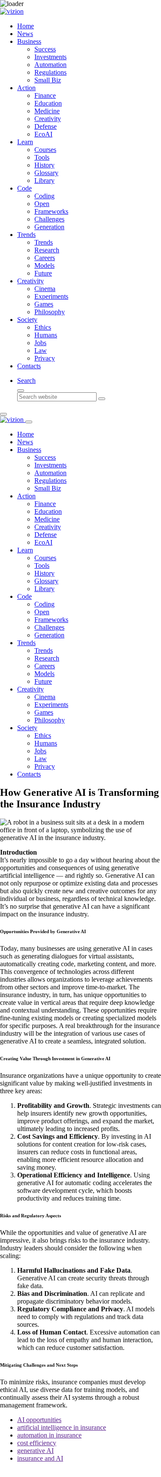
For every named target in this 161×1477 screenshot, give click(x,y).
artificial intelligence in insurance (61, 1427)
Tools (41, 157)
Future (43, 273)
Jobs (40, 342)
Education (48, 103)
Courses (45, 149)
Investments (50, 57)
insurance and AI (40, 1458)
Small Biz (47, 80)
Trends (26, 234)
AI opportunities (39, 1419)
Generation (49, 226)
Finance (45, 95)
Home (25, 26)
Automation (50, 64)
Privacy (44, 358)
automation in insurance (49, 1435)
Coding (44, 196)
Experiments (51, 296)
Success (45, 49)
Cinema (44, 288)
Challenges (49, 219)
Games (43, 304)
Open (41, 203)
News (25, 33)
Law (40, 350)
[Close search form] (20, 390)
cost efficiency (36, 1443)
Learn (25, 142)
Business (29, 41)
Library (44, 180)
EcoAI (43, 134)
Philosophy (49, 311)
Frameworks (51, 211)
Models (44, 265)
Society (27, 319)
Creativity (47, 118)
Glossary (46, 172)
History (44, 165)
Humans (45, 335)
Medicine (47, 111)
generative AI (35, 1450)
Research (46, 250)
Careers (44, 257)
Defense (45, 126)
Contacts (29, 366)
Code (24, 188)
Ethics (42, 327)
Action (26, 87)
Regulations (50, 72)
